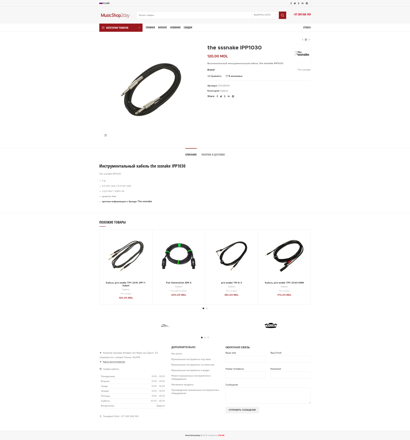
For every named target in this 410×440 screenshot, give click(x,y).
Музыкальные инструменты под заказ (191, 359)
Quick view (148, 244)
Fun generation (179, 291)
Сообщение (232, 385)
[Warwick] (244, 325)
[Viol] (297, 325)
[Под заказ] (112, 325)
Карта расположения (114, 362)
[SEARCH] (282, 15)
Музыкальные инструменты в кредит (190, 370)
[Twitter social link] (295, 3)
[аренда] (139, 325)
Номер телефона (235, 369)
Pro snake (126, 294)
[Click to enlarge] (106, 135)
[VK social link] (302, 3)
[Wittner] (218, 325)
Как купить (176, 354)
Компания (276, 369)
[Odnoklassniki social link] (298, 3)
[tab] (191, 153)
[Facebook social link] (291, 3)
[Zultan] (165, 325)
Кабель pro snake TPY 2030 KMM (284, 283)
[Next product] (309, 39)
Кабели (224, 91)
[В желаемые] (148, 237)
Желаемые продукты (182, 385)
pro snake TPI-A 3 (231, 283)
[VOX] (271, 325)
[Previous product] (302, 39)
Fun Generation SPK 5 (178, 283)
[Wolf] (191, 325)
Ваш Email (276, 353)
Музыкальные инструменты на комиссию (192, 365)
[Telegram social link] (307, 3)
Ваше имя (231, 353)
